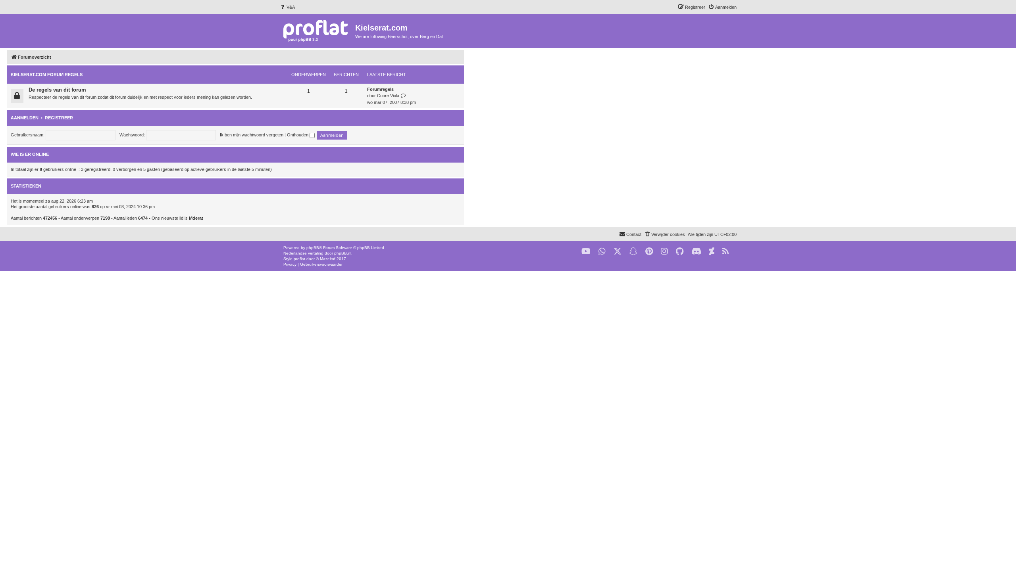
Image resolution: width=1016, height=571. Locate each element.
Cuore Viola (388, 95)
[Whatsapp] (602, 251)
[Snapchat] (633, 251)
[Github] (679, 251)
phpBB (312, 247)
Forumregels (380, 89)
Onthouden (298, 134)
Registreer (59, 117)
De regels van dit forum (57, 90)
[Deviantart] (711, 251)
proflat (299, 259)
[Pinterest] (649, 251)
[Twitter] (617, 251)
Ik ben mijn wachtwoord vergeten (251, 134)
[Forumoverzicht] (317, 30)
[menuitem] (287, 7)
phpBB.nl (342, 253)
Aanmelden (24, 117)
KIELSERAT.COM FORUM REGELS (47, 74)
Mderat (196, 218)
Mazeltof (327, 259)
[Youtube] (586, 251)
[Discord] (696, 251)
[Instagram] (664, 251)
